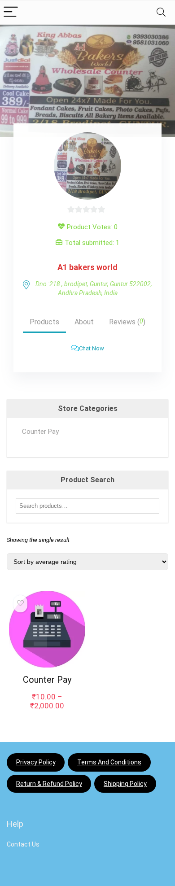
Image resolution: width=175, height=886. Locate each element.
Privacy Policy (36, 762)
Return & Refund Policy (49, 783)
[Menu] (11, 12)
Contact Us (23, 844)
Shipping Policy (125, 783)
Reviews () (127, 322)
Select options (47, 717)
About (84, 322)
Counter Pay (40, 432)
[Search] (161, 12)
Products (44, 322)
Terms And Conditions (109, 762)
